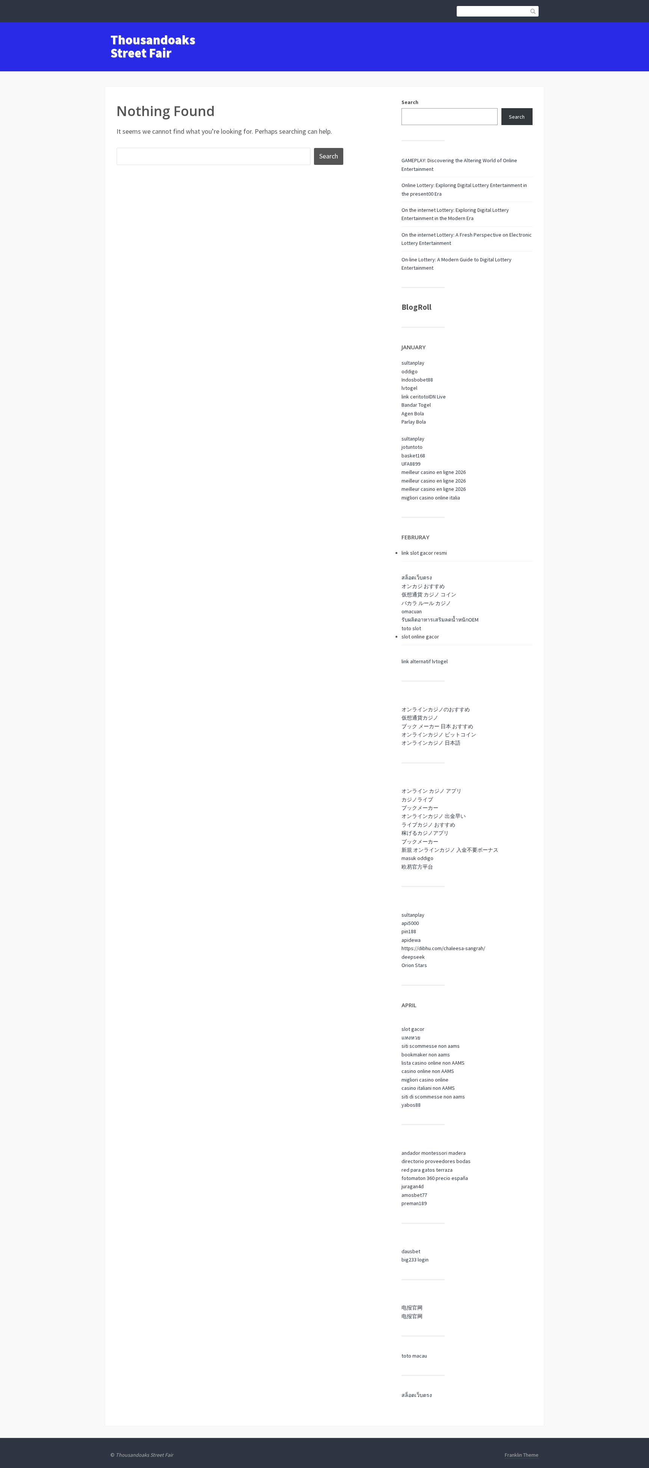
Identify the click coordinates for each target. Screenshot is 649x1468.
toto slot (411, 628)
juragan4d (412, 1186)
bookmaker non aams (425, 1054)
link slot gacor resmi (424, 552)
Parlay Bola (413, 421)
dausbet (410, 1251)
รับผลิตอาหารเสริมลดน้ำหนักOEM (439, 619)
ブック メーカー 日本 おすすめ (437, 726)
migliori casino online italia (430, 497)
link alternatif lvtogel (424, 661)
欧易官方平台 (417, 866)
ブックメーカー (419, 807)
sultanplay (412, 362)
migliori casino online (424, 1079)
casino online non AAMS (427, 1071)
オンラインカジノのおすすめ (435, 709)
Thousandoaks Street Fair (152, 46)
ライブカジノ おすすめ (428, 824)
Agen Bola (412, 413)
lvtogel (409, 388)
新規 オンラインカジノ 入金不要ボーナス (449, 849)
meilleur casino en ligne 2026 (433, 472)
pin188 (408, 931)
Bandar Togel (416, 404)
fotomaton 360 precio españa (434, 1178)
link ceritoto (415, 396)
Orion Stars (414, 965)
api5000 (410, 923)
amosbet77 (414, 1195)
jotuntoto (412, 447)
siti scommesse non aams (430, 1046)
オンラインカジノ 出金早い (433, 816)
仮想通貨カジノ (419, 717)
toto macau (414, 1355)
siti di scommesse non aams (433, 1096)
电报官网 (412, 1307)
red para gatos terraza (427, 1169)
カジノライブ (417, 799)
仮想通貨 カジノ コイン (428, 594)
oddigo (409, 371)
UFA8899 (410, 463)
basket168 (413, 455)
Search (409, 102)
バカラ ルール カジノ (426, 603)
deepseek (413, 957)
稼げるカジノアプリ (425, 833)
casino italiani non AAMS (428, 1088)
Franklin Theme (522, 1454)
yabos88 (411, 1104)
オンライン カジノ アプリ (431, 791)
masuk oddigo (417, 858)
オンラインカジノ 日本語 (430, 742)
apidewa (411, 940)
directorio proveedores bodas (436, 1161)
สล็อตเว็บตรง (416, 577)
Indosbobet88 (417, 379)
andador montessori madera (433, 1153)
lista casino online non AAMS (433, 1062)
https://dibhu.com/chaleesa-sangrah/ (443, 948)
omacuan (411, 611)
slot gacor (412, 1029)
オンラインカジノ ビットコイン (438, 734)
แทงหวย (410, 1037)
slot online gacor (420, 636)
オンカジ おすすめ (423, 586)
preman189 (414, 1203)
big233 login (415, 1259)
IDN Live (437, 396)
